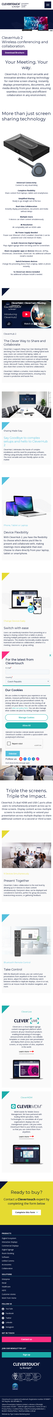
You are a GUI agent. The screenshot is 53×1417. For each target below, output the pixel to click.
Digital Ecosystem (9, 1238)
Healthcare (6, 1286)
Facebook (9, 1313)
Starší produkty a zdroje (27, 1411)
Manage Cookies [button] (26, 717)
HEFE (4, 1290)
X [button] (50, 655)
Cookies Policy (18, 1409)
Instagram (9, 1327)
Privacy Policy (6, 1409)
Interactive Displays (9, 1242)
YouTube (9, 1309)
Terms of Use (40, 1407)
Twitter (8, 1318)
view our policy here (20, 708)
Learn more (24, 1051)
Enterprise (6, 1279)
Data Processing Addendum (34, 1409)
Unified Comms (8, 1261)
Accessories (6, 1264)
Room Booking (8, 1253)
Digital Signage (8, 1249)
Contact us (26, 1339)
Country (9, 677)
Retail (4, 1283)
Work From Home (9, 1298)
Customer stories (9, 1294)
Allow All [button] (27, 725)
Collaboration (7, 1268)
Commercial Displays (10, 1246)
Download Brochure (14, 52)
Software (5, 1257)
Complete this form (25, 1212)
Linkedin (8, 1322)
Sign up (26, 1354)
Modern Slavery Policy (9, 1411)
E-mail (8, 668)
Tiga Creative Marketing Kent (20, 1414)
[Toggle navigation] (47, 4)
